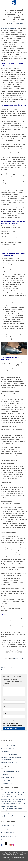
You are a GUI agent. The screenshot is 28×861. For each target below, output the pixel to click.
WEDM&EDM (5, 751)
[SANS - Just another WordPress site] (14, 2)
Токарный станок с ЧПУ (8, 748)
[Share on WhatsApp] (7, 651)
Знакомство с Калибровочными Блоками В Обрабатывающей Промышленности (6, 666)
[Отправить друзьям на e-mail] (15, 651)
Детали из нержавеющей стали (10, 771)
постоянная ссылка (18, 658)
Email (5, 706)
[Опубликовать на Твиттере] (12, 651)
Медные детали (5, 780)
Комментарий (7, 685)
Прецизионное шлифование (9, 754)
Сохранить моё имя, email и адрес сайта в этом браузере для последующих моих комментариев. (13, 723)
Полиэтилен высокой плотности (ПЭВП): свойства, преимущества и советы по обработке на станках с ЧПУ (12, 794)
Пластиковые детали (7, 783)
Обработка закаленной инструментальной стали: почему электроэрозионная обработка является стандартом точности (13, 801)
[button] (2, 3)
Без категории (14, 8)
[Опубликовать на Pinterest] (18, 651)
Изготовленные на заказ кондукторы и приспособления (12, 758)
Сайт (4, 713)
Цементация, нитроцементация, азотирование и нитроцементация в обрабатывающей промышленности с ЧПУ (13, 815)
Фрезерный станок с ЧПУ (8, 745)
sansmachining (19, 23)
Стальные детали (6, 774)
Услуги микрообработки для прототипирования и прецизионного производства (11, 808)
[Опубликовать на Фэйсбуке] (9, 651)
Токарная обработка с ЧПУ (9, 28)
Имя (4, 699)
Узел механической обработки (9, 762)
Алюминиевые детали (7, 777)
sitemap (24, 859)
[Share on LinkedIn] (21, 651)
